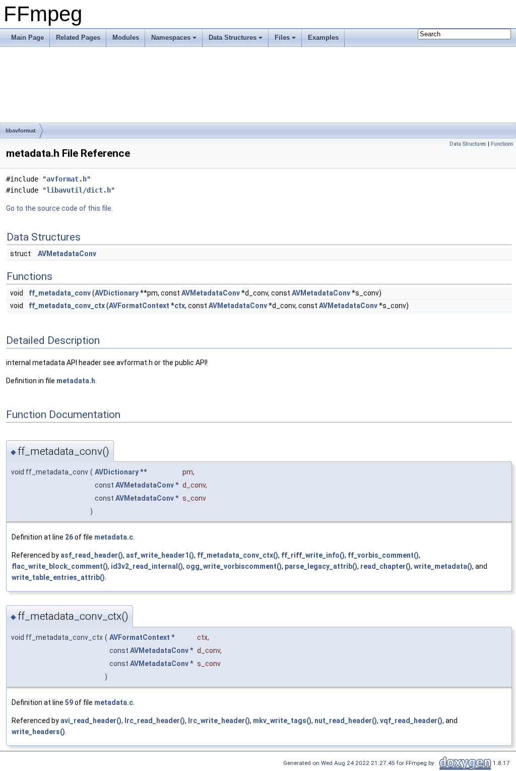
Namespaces (170, 37)
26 (69, 537)
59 (69, 702)
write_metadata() (443, 566)
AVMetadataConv (67, 254)
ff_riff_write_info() (313, 555)
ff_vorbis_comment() (383, 555)
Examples (323, 37)
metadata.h (75, 381)
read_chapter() (385, 566)
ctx (179, 306)
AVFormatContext (139, 306)
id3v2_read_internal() (147, 566)
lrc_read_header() (154, 721)
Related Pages (78, 37)
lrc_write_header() (219, 721)
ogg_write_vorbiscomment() (234, 566)
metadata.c (113, 537)
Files (282, 37)
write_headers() (38, 732)
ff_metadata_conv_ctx (67, 306)
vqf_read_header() (411, 721)
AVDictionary (117, 293)
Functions (502, 144)
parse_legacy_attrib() (321, 566)
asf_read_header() (91, 555)
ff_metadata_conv (60, 293)
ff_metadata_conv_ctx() (237, 555)
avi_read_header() (90, 721)
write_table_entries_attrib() (58, 577)
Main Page (27, 37)
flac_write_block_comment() (60, 566)
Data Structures (232, 37)
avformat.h (66, 179)
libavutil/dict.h (78, 190)
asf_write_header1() (160, 555)
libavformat (21, 131)
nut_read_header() (345, 721)
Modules (125, 37)
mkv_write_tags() (282, 721)
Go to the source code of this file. (59, 208)
